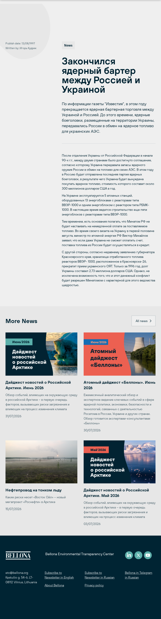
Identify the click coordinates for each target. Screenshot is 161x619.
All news (141, 321)
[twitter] (138, 555)
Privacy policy (94, 585)
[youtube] (148, 555)
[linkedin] (129, 555)
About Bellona (54, 585)
